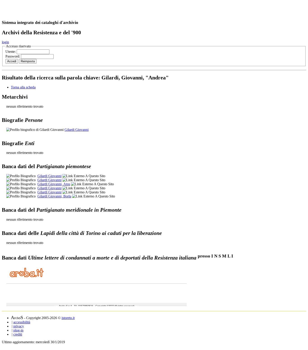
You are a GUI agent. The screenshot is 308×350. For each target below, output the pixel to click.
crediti (17, 334)
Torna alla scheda (23, 87)
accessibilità (21, 322)
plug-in (18, 330)
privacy (18, 326)
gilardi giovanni (49, 176)
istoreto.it (68, 318)
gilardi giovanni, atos (53, 184)
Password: (13, 56)
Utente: (11, 51)
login (5, 42)
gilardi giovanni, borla (54, 196)
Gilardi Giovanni (76, 130)
